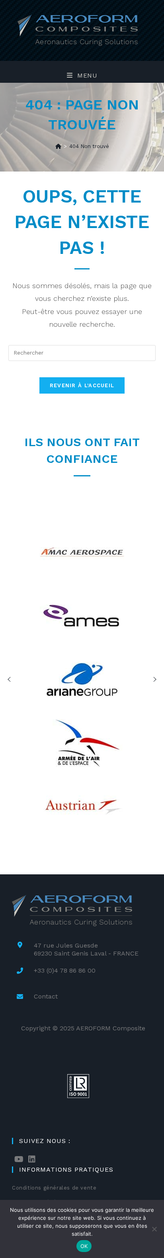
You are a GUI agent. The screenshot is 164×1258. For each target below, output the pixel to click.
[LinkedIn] (31, 1159)
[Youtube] (18, 1159)
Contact (46, 996)
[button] (9, 679)
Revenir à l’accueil (82, 385)
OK (84, 1246)
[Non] (154, 1229)
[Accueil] (58, 146)
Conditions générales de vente (54, 1188)
